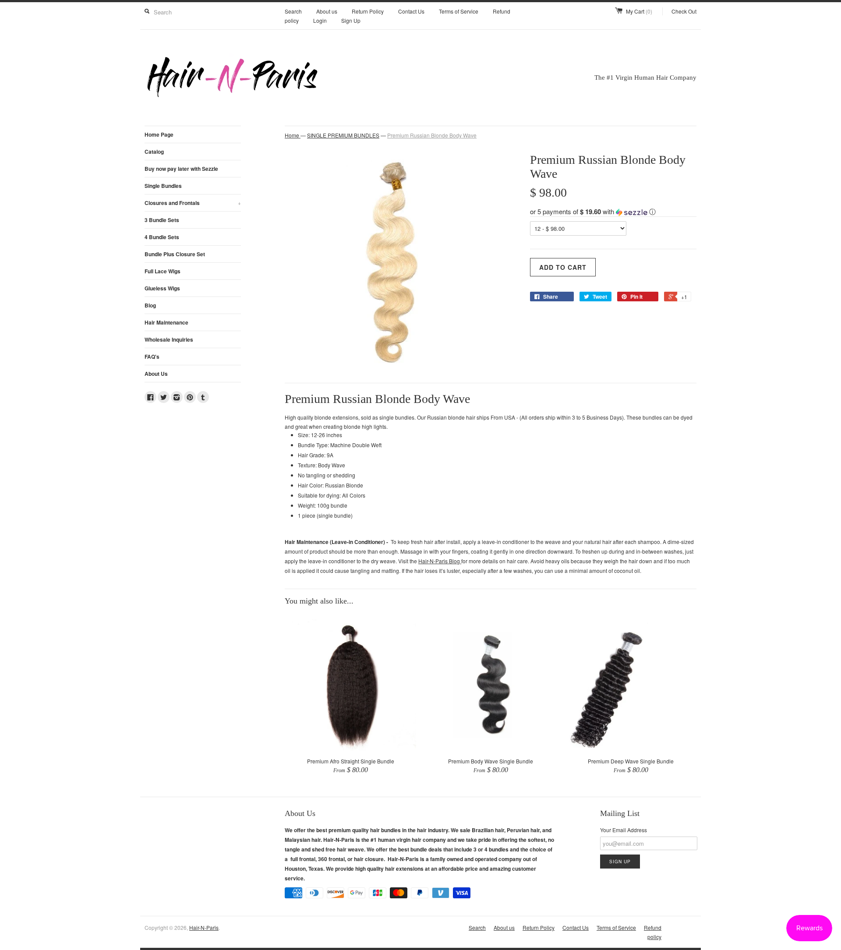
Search (293, 11)
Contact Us (411, 11)
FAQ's (152, 356)
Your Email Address (623, 829)
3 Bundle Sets (162, 220)
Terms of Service (458, 11)
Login (320, 20)
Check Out (683, 11)
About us (326, 11)
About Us (156, 374)
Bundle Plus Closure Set (175, 254)
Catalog (154, 151)
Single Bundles (163, 186)
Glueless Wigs (162, 288)
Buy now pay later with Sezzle (181, 169)
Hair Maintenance (166, 322)
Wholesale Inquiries (169, 339)
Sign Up (350, 20)
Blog (150, 305)
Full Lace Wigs (162, 271)
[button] (613, 211)
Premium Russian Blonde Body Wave (432, 135)
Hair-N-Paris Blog (439, 561)
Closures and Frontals (193, 203)
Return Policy (368, 11)
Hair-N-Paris (204, 927)
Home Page (159, 134)
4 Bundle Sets (162, 237)
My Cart (639, 11)
